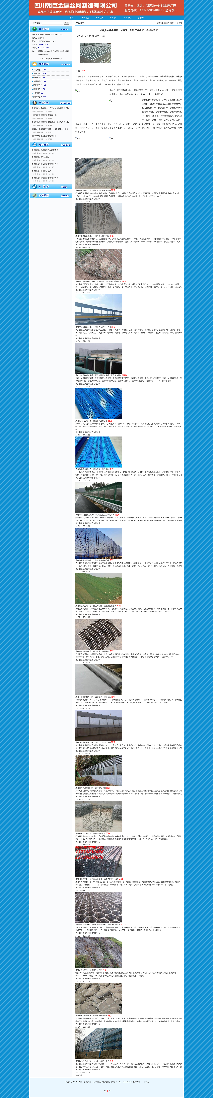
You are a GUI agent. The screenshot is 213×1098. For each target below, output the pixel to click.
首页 (71, 17)
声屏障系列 (37, 73)
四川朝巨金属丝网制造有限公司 (87, 199)
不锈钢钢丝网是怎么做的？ (42, 171)
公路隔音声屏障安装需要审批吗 (44, 115)
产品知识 (113, 17)
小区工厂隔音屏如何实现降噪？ (44, 136)
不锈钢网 (36, 93)
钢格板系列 (37, 77)
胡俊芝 (146, 1082)
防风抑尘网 (37, 97)
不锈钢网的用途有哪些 (40, 157)
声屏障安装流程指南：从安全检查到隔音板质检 (50, 108)
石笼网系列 (37, 69)
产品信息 (85, 17)
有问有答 (127, 17)
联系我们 (141, 17)
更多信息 (79, 1075)
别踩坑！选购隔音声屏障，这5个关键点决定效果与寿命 (51, 129)
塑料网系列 (37, 89)
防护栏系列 (37, 85)
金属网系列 (37, 81)
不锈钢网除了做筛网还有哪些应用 (45, 150)
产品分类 (99, 17)
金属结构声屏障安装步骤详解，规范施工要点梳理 (51, 122)
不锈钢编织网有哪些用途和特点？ (45, 164)
